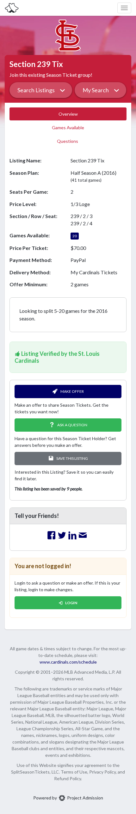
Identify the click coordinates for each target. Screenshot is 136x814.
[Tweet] (62, 535)
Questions (68, 141)
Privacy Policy (102, 772)
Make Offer (72, 391)
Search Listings (36, 90)
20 (74, 236)
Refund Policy (67, 778)
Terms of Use (74, 772)
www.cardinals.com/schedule (68, 662)
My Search (96, 90)
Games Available (68, 127)
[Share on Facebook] (51, 535)
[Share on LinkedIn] (72, 535)
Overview (68, 114)
